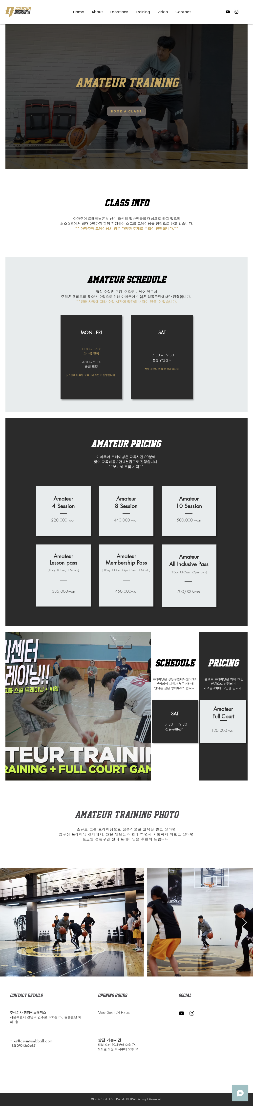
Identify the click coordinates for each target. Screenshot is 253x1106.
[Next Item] (244, 922)
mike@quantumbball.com (31, 1041)
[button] (143, 12)
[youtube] (227, 11)
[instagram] (236, 11)
